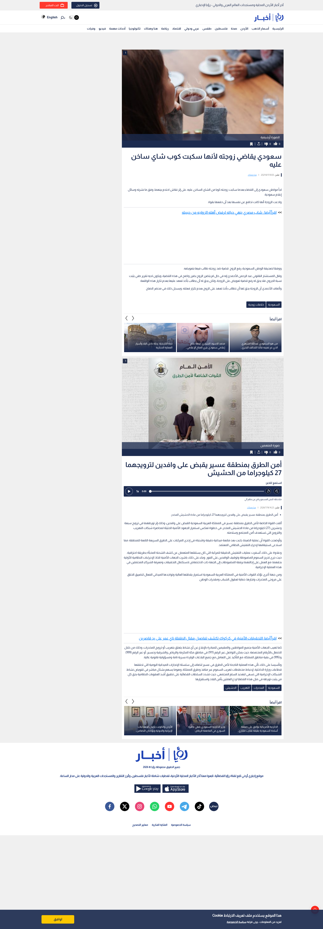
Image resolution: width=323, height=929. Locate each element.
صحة (234, 28)
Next (126, 318)
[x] (124, 806)
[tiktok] (199, 806)
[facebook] (109, 806)
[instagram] (139, 806)
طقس (206, 28)
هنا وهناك (151, 28)
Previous (133, 318)
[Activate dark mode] (73, 17)
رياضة (165, 28)
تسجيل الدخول (84, 5)
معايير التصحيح (140, 824)
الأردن (244, 28)
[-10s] (268, 491)
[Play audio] (129, 491)
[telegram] (184, 806)
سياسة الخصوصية (236, 921)
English (52, 17)
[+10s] (277, 491)
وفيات (91, 28)
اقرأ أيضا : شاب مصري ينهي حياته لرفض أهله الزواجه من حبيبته (229, 212)
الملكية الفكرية (159, 824)
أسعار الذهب (260, 28)
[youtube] (169, 806)
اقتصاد (176, 28)
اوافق (58, 919)
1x (137, 491)
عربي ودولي (191, 28)
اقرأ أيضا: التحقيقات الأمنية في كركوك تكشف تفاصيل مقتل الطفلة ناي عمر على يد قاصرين (207, 638)
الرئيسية (278, 28)
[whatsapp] (154, 806)
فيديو (102, 28)
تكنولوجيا (135, 28)
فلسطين (221, 28)
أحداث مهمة (117, 28)
